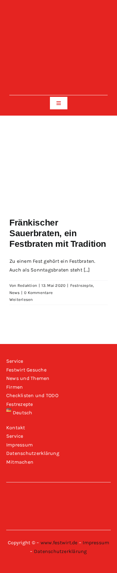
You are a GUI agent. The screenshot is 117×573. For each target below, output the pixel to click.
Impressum (96, 543)
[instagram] (58, 14)
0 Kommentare (38, 292)
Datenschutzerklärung (60, 551)
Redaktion (27, 285)
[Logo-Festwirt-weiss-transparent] (58, 30)
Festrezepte (81, 285)
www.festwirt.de (59, 543)
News (14, 292)
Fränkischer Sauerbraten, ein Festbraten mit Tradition (57, 233)
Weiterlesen (21, 299)
